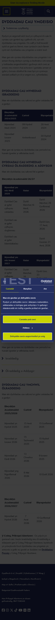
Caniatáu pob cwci (27, 319)
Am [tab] (45, 289)
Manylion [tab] (27, 289)
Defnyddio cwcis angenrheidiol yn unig (27, 336)
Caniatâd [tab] (10, 289)
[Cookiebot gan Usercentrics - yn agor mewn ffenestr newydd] (41, 281)
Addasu (26, 328)
